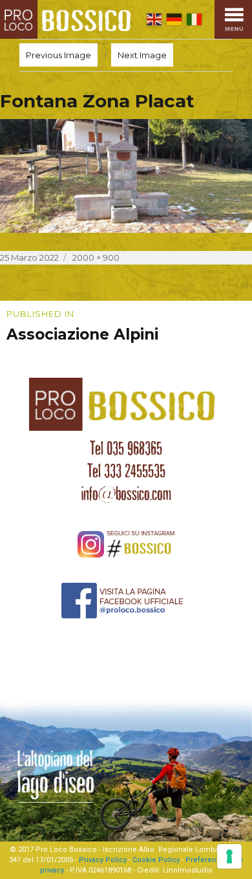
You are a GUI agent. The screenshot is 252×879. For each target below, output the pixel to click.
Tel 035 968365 (126, 448)
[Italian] (194, 19)
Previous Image (58, 55)
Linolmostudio (188, 870)
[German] (174, 19)
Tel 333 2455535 (126, 471)
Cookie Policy (156, 860)
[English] (154, 19)
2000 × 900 (96, 257)
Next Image (142, 55)
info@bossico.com (126, 494)
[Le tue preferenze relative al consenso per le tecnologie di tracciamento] (229, 856)
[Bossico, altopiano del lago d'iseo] (68, 19)
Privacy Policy (103, 860)
